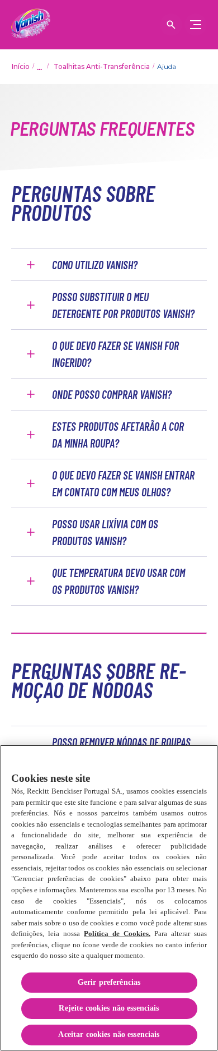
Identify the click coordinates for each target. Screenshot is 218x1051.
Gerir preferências (109, 982)
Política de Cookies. (117, 933)
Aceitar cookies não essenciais (108, 1034)
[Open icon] (171, 24)
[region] (109, 898)
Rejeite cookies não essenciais (109, 1008)
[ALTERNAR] (195, 24)
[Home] (30, 25)
